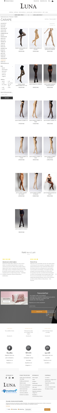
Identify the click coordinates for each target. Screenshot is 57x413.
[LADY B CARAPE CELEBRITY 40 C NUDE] (21, 146)
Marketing (21, 409)
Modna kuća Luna (4, 16)
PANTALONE (4, 28)
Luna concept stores (50, 387)
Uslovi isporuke (23, 391)
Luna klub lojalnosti (37, 385)
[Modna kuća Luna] (28, 5)
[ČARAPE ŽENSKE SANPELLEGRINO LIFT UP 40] (21, 73)
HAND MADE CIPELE (19, 15)
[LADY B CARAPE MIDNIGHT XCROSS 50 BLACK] (50, 73)
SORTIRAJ (47, 19)
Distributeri (35, 383)
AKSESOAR (4, 58)
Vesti (33, 379)
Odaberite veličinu (36, 389)
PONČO (3, 46)
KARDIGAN (4, 36)
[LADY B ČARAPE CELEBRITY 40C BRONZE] (50, 146)
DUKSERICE (4, 48)
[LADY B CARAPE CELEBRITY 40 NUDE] (35, 146)
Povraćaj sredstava (24, 387)
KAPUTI (3, 40)
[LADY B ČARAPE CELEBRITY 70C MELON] (35, 182)
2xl (3, 81)
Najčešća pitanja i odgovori (36, 392)
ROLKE (3, 45)
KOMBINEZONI (4, 33)
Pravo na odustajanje (25, 385)
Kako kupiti (35, 377)
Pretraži (7, 98)
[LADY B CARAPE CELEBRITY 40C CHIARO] (21, 182)
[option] (19, 15)
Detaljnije (8, 406)
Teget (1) (4, 76)
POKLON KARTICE (5, 63)
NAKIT (3, 53)
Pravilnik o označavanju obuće (37, 395)
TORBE (3, 51)
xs (3, 89)
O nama (47, 377)
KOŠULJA (3, 31)
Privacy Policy (52, 314)
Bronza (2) (4, 71)
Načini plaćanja (23, 389)
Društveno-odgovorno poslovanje (50, 380)
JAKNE (3, 43)
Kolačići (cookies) (24, 394)
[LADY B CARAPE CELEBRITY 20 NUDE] (35, 110)
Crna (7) (4, 73)
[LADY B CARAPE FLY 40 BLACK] (35, 73)
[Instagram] (9, 378)
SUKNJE (3, 30)
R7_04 (9, 85)
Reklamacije (23, 383)
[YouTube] (13, 378)
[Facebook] (6, 378)
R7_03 (4, 84)
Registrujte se (43, 1)
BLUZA (3, 25)
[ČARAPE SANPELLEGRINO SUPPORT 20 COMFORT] (50, 37)
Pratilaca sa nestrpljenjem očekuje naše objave (28, 358)
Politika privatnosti (24, 381)
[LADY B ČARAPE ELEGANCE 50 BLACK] (50, 182)
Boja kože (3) (4, 69)
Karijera (34, 381)
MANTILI (3, 38)
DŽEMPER (3, 41)
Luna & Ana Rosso (37, 15)
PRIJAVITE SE (39, 311)
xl (9, 87)
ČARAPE (3, 60)
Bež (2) (3, 68)
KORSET (3, 61)
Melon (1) (4, 74)
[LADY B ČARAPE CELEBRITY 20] (21, 110)
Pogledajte (9, 336)
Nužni (9, 409)
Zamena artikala (24, 392)
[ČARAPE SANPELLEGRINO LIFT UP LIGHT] (21, 37)
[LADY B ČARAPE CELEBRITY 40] (50, 110)
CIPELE (3, 56)
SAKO (3, 26)
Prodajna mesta (49, 389)
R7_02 (10, 83)
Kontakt (47, 385)
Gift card (34, 387)
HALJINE (3, 23)
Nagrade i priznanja (50, 383)
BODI (2, 35)
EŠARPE (3, 55)
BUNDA (3, 50)
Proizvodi (11, 16)
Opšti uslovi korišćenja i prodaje (25, 378)
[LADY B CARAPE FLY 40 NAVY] (21, 218)
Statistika (15, 409)
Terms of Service (52, 315)
